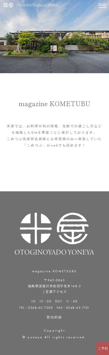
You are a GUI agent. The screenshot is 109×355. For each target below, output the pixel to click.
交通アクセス (56, 292)
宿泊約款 (54, 317)
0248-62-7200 (40, 308)
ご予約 (103, 348)
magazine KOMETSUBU (54, 271)
